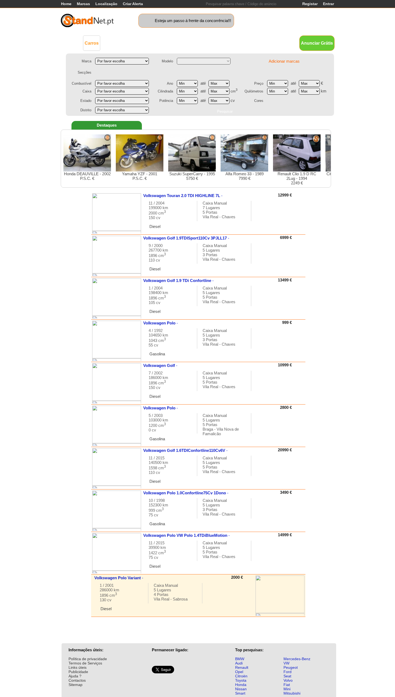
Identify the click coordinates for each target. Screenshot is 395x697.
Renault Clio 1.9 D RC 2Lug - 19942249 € (297, 178)
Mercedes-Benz (296, 659)
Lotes (225, 43)
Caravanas (185, 43)
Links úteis (78, 667)
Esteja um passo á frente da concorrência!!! (193, 20)
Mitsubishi (291, 693)
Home (66, 4)
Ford (287, 672)
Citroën (241, 676)
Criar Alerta (133, 4)
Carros (92, 43)
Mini (286, 689)
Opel (239, 672)
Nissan (241, 689)
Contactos (77, 680)
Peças (241, 43)
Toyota (240, 680)
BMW (239, 659)
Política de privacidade (88, 659)
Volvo (288, 680)
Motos (164, 43)
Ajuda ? (75, 676)
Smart (240, 693)
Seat (287, 676)
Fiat (286, 684)
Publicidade (78, 672)
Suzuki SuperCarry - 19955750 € (192, 176)
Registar (310, 4)
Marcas (83, 4)
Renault (241, 667)
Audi (239, 663)
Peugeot (290, 667)
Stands (259, 43)
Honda (240, 684)
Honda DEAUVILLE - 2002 (87, 176)
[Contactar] (261, 213)
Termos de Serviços (85, 663)
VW (286, 663)
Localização (106, 4)
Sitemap (75, 684)
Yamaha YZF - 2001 (139, 176)
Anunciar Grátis (317, 43)
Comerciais (115, 43)
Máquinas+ (142, 43)
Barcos (207, 43)
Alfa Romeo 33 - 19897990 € (244, 176)
